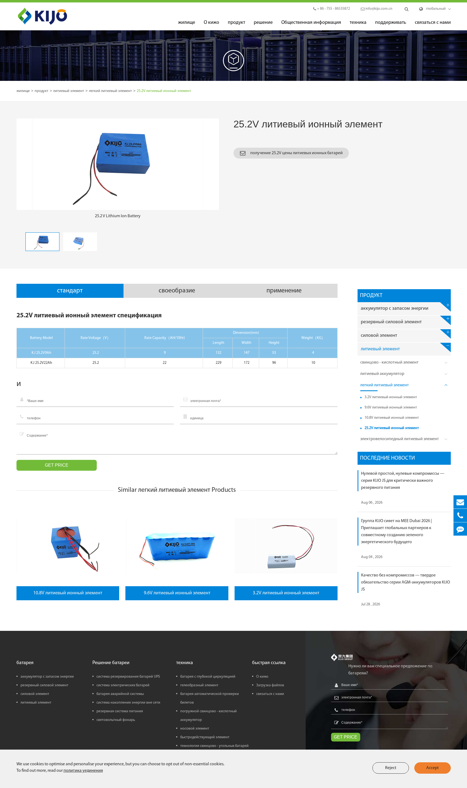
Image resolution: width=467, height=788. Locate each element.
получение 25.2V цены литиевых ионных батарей (296, 153)
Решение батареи (110, 663)
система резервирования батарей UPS (128, 677)
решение (263, 22)
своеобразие (177, 291)
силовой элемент (379, 335)
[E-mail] (460, 502)
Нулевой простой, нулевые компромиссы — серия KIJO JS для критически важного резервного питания (402, 481)
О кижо (211, 22)
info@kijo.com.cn (378, 9)
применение (284, 291)
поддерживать (390, 22)
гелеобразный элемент (199, 685)
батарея (25, 663)
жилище (186, 22)
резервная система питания (119, 711)
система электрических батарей (122, 685)
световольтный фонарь (115, 720)
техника (358, 22)
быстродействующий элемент (204, 737)
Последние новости (387, 458)
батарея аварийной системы (120, 694)
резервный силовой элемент (391, 322)
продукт (236, 22)
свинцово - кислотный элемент (389, 362)
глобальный (436, 9)
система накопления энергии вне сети (128, 703)
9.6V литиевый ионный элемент (177, 593)
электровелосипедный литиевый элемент (399, 439)
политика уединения (83, 771)
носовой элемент (194, 729)
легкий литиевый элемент (110, 91)
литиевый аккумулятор (382, 374)
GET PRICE (56, 465)
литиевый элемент (68, 91)
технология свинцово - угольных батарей (214, 746)
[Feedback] (460, 529)
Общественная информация (311, 22)
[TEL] (460, 515)
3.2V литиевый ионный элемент (286, 593)
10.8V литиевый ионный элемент (67, 593)
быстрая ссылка (269, 663)
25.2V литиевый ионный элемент (164, 91)
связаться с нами (433, 22)
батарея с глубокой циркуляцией (207, 677)
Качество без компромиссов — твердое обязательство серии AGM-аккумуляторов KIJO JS (405, 582)
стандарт (70, 291)
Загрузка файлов (270, 685)
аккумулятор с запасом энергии (394, 308)
